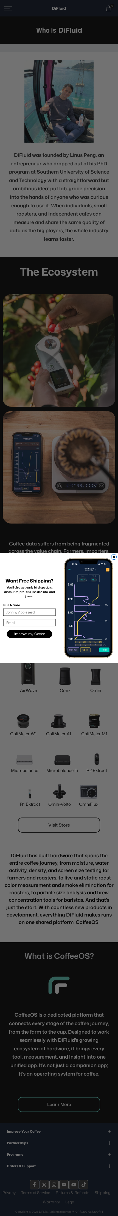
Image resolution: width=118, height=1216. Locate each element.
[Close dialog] (114, 557)
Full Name (11, 605)
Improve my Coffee (29, 633)
